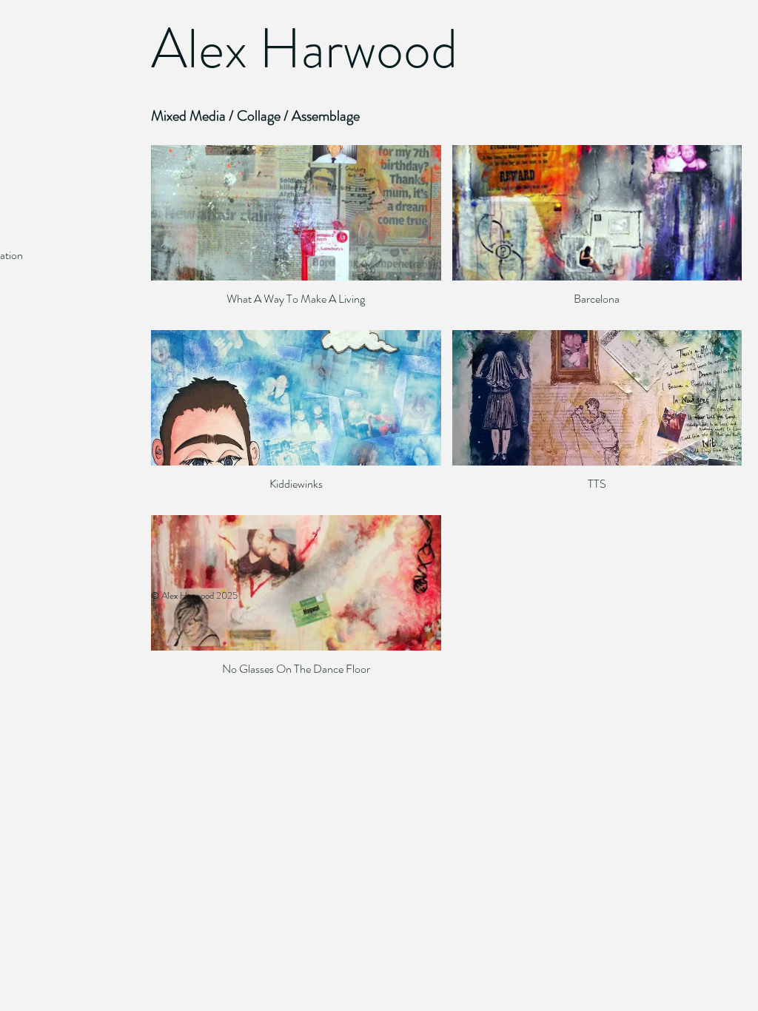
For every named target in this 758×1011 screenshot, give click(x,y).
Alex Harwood (304, 49)
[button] (296, 232)
